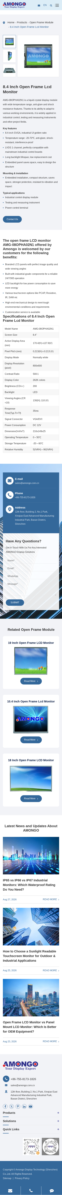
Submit (15, 602)
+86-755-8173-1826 (23, 1079)
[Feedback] (51, 1190)
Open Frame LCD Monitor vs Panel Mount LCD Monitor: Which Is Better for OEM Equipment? (29, 1026)
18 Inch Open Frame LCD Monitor (31, 760)
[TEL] (31, 1190)
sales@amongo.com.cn (23, 1085)
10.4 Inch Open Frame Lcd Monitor (31, 701)
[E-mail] (10, 1190)
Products (22, 22)
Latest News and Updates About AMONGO (31, 828)
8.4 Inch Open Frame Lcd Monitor (29, 26)
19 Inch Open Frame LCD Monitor (31, 642)
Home (10, 22)
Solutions (9, 1121)
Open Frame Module (41, 22)
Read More (30, 681)
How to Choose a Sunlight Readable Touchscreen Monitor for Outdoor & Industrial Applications (29, 956)
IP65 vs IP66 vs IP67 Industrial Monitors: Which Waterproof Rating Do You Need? (29, 884)
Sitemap (7, 1178)
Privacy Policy (22, 1178)
